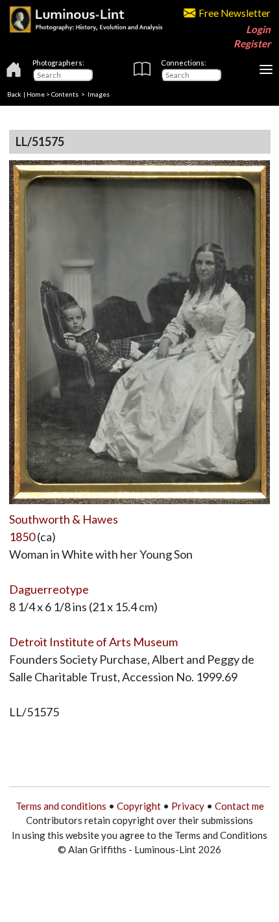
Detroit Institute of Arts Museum (93, 642)
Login (258, 29)
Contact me (239, 806)
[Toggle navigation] (266, 69)
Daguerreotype (49, 589)
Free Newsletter (235, 13)
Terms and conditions (61, 806)
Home (36, 94)
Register (252, 43)
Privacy (187, 806)
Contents (65, 94)
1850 (22, 536)
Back (14, 94)
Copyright (139, 806)
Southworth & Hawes (63, 519)
